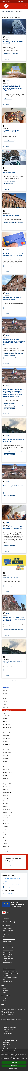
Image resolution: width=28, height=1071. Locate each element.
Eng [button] (22, 1)
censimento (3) (6, 735)
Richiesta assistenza (8, 1033)
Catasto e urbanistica (8, 958)
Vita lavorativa (6, 952)
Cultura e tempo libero (8, 950)
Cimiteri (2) (5, 741)
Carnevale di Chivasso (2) (9, 733)
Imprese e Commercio (8, 954)
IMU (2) (5, 781)
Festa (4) (5, 775)
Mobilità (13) (6, 798)
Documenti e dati (7, 941)
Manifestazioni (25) (7, 792)
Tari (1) (4, 835)
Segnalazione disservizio (8, 1029)
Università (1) (6, 846)
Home (3, 11)
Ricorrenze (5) (6, 815)
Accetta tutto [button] (14, 1062)
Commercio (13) (7, 744)
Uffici (4, 932)
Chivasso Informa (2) (8, 738)
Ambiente (5, 975)
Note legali (5, 1046)
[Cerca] (25, 6)
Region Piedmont (6, 1)
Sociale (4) (5, 826)
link (1, 1059)
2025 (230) (5, 704)
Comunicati (5, 990)
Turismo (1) (5, 843)
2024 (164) (5, 701)
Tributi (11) (5, 840)
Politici (4, 937)
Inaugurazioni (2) (7, 784)
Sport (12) (5, 829)
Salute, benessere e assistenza (10, 977)
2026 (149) (5, 707)
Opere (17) (5, 803)
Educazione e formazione (9, 969)
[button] (14, 1068)
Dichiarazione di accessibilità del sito (11, 1049)
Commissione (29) (7, 747)
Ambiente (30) (6, 716)
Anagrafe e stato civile (8, 948)
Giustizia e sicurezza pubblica (10, 971)
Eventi (4, 1000)
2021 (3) (5, 693)
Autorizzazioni (6, 980)
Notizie (4, 988)
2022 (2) (5, 696)
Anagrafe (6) (6, 718)
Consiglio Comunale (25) (8, 752)
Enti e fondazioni (7, 934)
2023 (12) (5, 699)
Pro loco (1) (5, 806)
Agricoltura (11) (7, 713)
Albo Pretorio (6, 1042)
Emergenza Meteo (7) (8, 772)
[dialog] (14, 1060)
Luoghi (4, 998)
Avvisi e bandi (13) (7, 724)
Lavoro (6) (5, 789)
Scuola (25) (5, 821)
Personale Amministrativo (9, 939)
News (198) (6, 801)
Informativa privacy (7, 1044)
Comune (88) (6, 750)
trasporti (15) (6, 838)
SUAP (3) (5, 832)
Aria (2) (5, 721)
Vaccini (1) (5, 849)
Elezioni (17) (6, 769)
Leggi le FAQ (6, 1031)
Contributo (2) (6, 755)
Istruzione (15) (6, 786)
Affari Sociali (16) (7, 710)
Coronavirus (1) (6, 758)
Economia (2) (6, 764)
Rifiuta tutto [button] (14, 1065)
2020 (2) (5, 690)
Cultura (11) (6, 761)
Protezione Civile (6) (8, 812)
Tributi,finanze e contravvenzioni (10, 973)
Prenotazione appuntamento (9, 1027)
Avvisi (4, 992)
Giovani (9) (5, 778)
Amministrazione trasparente (10, 1040)
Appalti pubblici (6, 956)
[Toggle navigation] (3, 6)
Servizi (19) (5, 823)
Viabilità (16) (6, 852)
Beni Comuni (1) (7, 727)
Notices (7, 37)
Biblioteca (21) (6, 730)
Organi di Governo (7, 928)
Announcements (10, 11)
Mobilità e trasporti (7, 962)
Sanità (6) (5, 818)
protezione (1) (6, 809)
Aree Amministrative (8, 930)
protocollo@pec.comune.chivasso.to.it (12, 1019)
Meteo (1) (5, 795)
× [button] (26, 1050)
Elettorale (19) (6, 767)
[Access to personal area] (19, 1)
